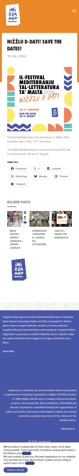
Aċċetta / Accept (15, 470)
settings (26, 453)
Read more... (68, 428)
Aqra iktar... (9, 351)
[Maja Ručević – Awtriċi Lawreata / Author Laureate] (17, 218)
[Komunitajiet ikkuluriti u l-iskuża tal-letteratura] (39, 218)
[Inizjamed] (13, 14)
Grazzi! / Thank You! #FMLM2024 (61, 234)
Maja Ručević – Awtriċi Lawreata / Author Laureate (16, 239)
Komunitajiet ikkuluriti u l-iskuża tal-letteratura (39, 237)
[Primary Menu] (74, 11)
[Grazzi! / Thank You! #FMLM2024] (62, 218)
